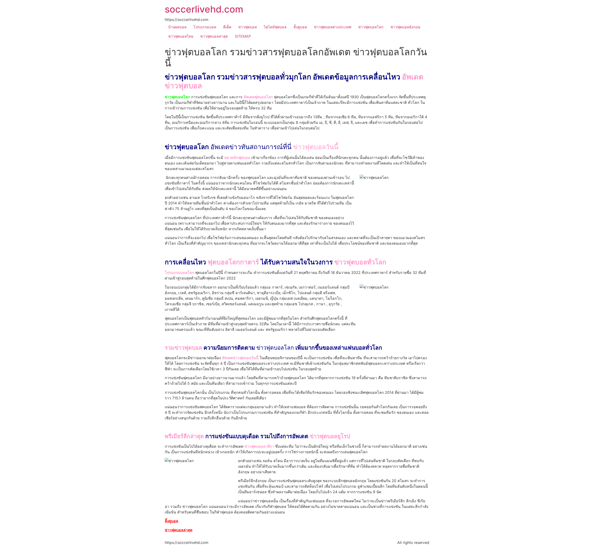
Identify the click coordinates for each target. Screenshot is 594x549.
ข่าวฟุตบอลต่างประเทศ (332, 27)
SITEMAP (243, 36)
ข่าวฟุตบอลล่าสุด (214, 36)
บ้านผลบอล (177, 27)
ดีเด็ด (227, 27)
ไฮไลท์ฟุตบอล (275, 27)
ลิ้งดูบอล (300, 27)
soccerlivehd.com (204, 9)
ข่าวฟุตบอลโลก (371, 27)
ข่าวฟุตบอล (247, 27)
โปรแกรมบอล (205, 27)
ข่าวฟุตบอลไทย (180, 36)
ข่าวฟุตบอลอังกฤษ (405, 27)
